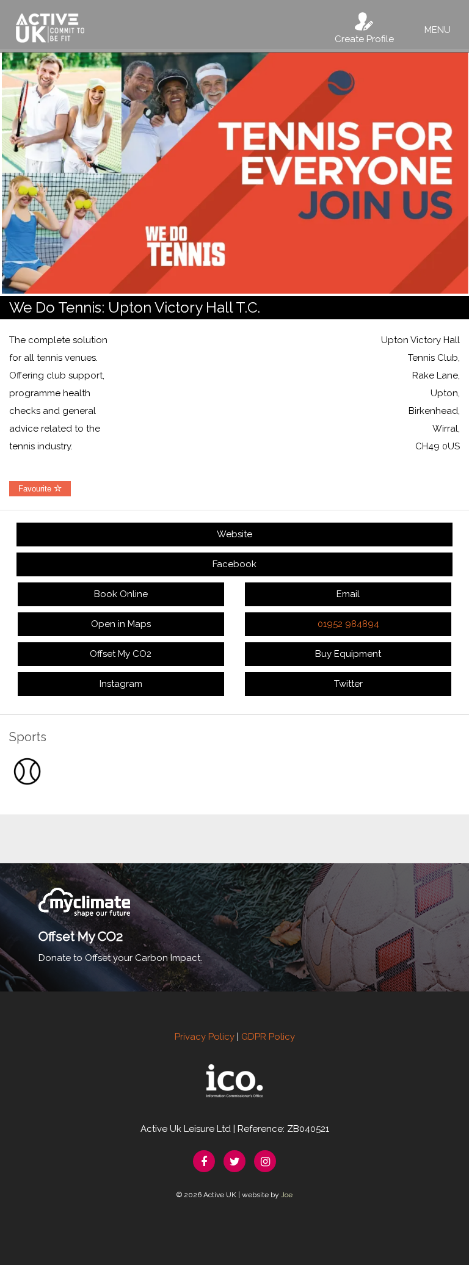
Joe (287, 1195)
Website (234, 534)
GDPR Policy (268, 1036)
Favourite (36, 488)
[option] (234, 172)
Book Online (121, 594)
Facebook (234, 564)
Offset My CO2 (120, 653)
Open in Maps (121, 623)
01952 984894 (348, 623)
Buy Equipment (348, 653)
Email (348, 594)
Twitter (348, 683)
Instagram (121, 683)
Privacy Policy (204, 1036)
